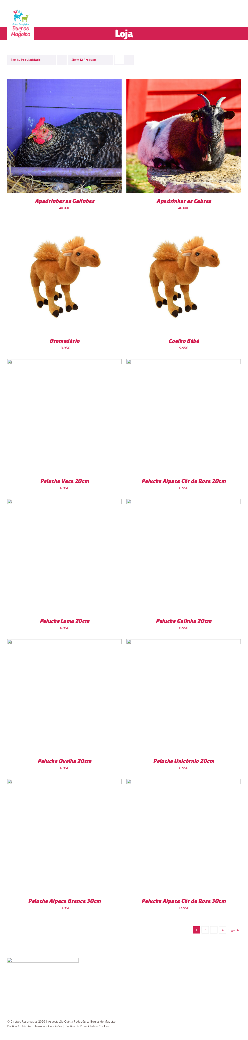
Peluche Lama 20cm (64, 620)
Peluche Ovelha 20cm (64, 761)
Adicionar (50, 137)
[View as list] (128, 59)
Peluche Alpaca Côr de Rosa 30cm (183, 900)
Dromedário (64, 340)
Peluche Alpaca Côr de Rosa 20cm (183, 481)
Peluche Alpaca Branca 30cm (64, 900)
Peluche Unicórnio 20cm (183, 761)
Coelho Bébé (183, 340)
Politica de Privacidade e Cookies (87, 1026)
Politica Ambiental (19, 1026)
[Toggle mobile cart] (230, 18)
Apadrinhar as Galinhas (64, 201)
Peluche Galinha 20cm (183, 620)
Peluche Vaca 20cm (64, 481)
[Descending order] (62, 60)
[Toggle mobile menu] (239, 18)
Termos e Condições (48, 1026)
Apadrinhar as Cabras (183, 201)
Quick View (78, 137)
